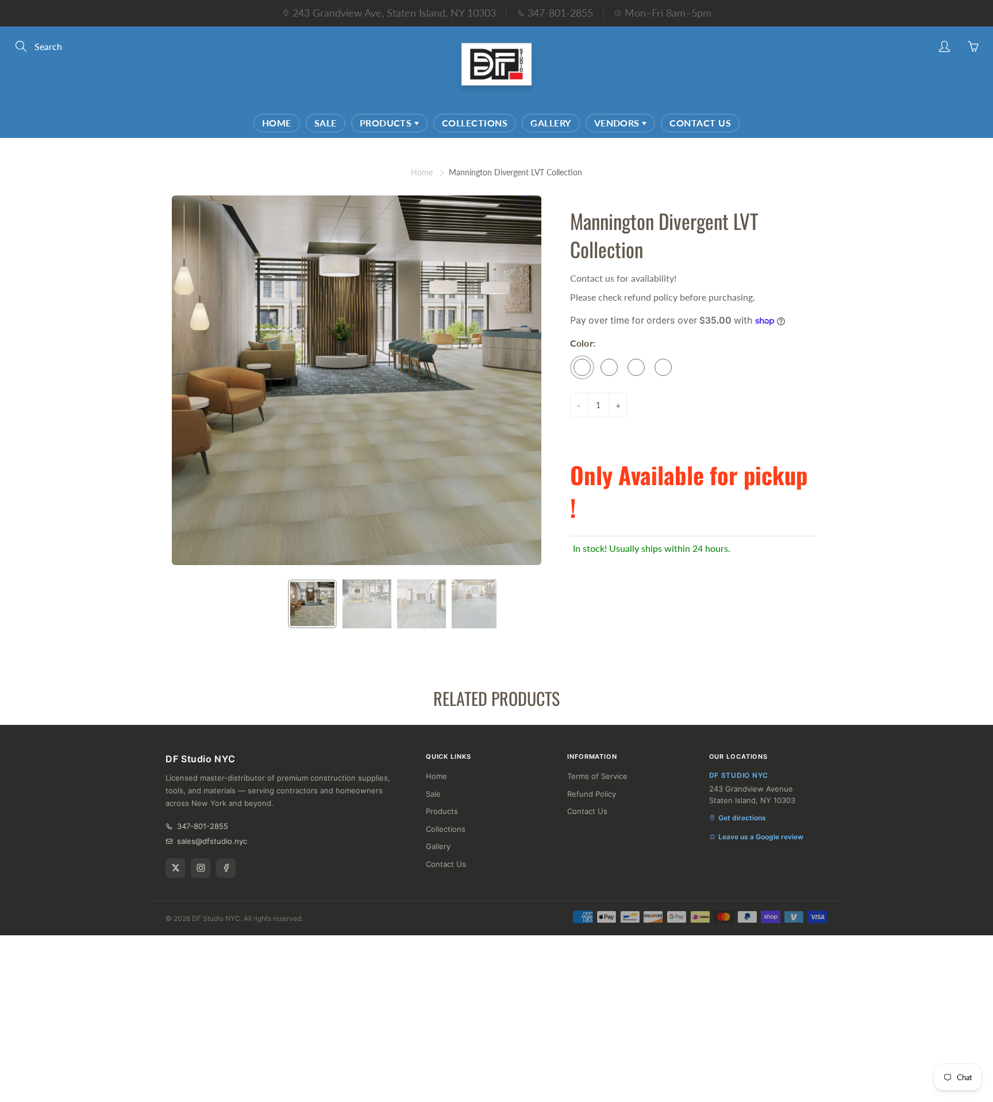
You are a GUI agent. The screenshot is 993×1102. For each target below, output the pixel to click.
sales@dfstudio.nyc (212, 841)
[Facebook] (226, 868)
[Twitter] (175, 868)
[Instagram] (200, 868)
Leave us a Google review (760, 836)
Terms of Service (597, 776)
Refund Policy (591, 793)
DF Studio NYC (216, 918)
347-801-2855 (560, 12)
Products (387, 122)
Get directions (742, 817)
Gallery (550, 122)
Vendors (618, 122)
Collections (474, 122)
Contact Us (700, 122)
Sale (325, 122)
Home (276, 122)
